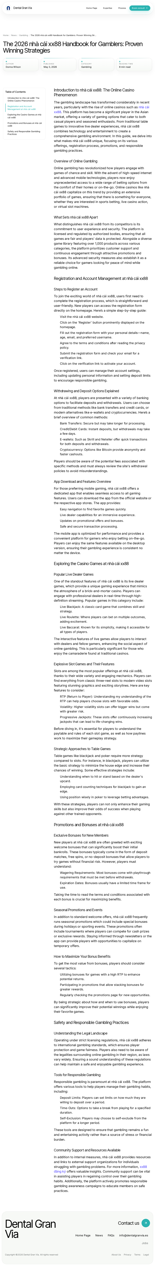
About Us (116, 1254)
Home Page (83, 1235)
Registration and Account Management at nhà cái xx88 (22, 107)
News (14, 35)
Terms (137, 1254)
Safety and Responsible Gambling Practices (24, 132)
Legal (146, 1254)
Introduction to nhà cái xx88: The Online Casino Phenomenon (23, 99)
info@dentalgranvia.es (133, 1235)
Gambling (23, 35)
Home (6, 35)
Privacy (127, 1254)
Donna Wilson (13, 67)
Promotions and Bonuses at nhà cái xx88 (25, 124)
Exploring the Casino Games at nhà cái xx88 (24, 116)
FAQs (111, 1235)
